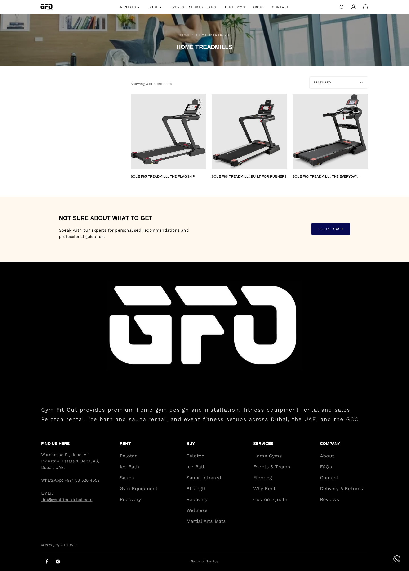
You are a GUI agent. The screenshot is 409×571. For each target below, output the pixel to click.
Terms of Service (204, 561)
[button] (342, 7)
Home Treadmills (213, 34)
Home (185, 34)
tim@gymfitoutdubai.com (66, 499)
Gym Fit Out (66, 545)
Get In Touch (330, 229)
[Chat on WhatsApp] (397, 559)
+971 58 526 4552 (82, 480)
